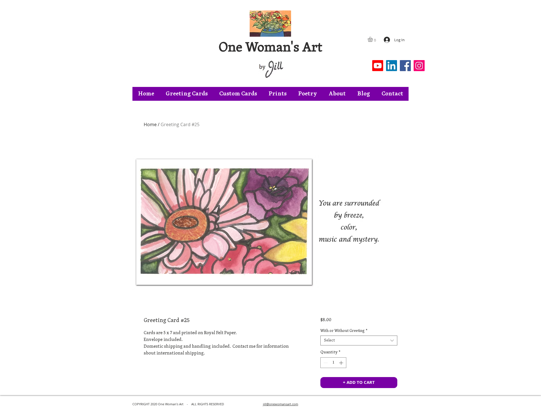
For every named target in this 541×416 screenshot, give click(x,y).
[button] (373, 39)
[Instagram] (419, 65)
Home (150, 124)
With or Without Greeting (343, 331)
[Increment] (341, 363)
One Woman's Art (270, 48)
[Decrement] (325, 363)
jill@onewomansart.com (280, 404)
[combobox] (358, 340)
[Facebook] (405, 65)
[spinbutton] (333, 363)
